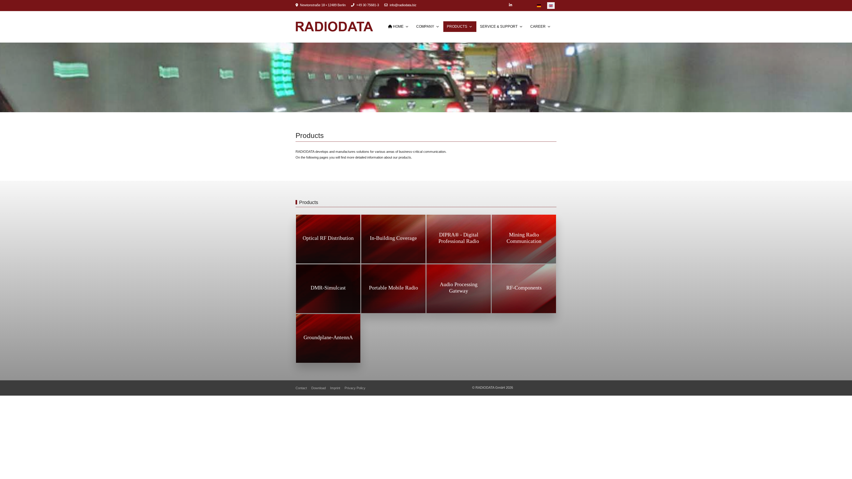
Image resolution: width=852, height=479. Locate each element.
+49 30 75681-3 (367, 5)
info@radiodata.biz (403, 5)
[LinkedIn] (510, 5)
